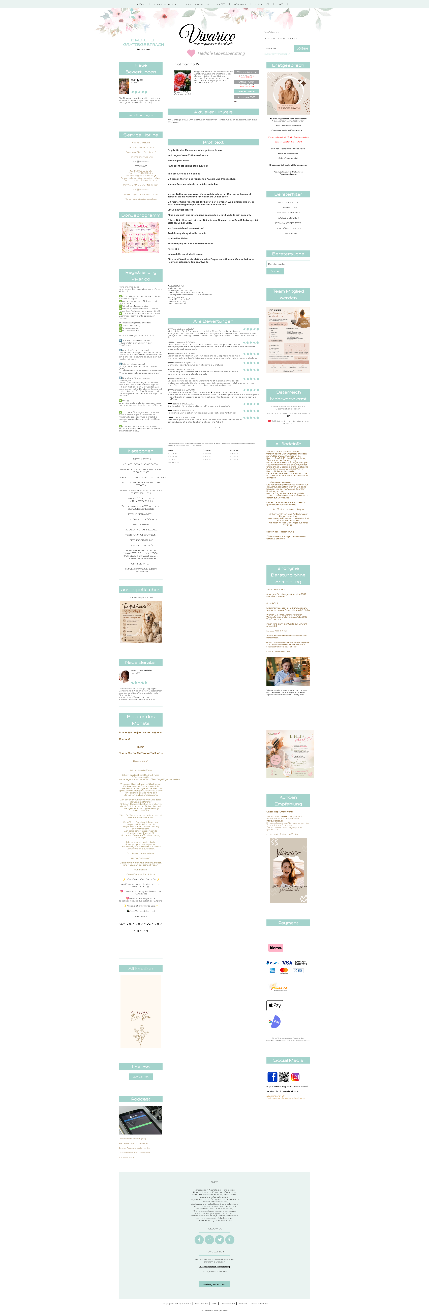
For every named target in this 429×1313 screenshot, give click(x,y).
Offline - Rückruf (246, 72)
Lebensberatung (141, 540)
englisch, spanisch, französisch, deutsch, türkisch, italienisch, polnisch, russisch (141, 554)
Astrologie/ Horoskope (140, 464)
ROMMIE (137, 80)
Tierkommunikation (140, 534)
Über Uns (262, 4)
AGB (214, 1303)
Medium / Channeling (141, 529)
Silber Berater (288, 212)
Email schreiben (246, 91)
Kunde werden (165, 4)
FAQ (280, 4)
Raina (135, 670)
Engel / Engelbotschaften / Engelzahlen (140, 491)
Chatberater (140, 563)
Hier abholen (143, 49)
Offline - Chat (246, 81)
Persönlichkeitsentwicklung (142, 477)
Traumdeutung (141, 545)
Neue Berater (288, 202)
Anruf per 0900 (246, 97)
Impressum (201, 1303)
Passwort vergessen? (277, 54)
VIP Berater (288, 233)
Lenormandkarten (177, 303)
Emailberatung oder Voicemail (141, 570)
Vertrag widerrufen (214, 1284)
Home (141, 4)
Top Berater (288, 207)
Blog (221, 4)
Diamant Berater (288, 223)
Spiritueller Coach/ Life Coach (141, 483)
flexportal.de (222, 1310)
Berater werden (197, 4)
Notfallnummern (259, 1303)
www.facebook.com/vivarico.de (282, 1091)
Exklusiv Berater (288, 228)
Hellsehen (141, 524)
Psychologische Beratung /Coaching (140, 470)
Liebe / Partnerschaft (141, 519)
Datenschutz (228, 1303)
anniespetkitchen (143, 597)
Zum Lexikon (140, 1076)
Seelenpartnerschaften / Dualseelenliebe (140, 507)
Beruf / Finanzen (141, 514)
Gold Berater (288, 217)
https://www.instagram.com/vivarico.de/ (287, 1086)
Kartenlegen (141, 459)
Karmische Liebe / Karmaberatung (141, 499)
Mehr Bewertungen (140, 115)
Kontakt (240, 4)
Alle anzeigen (173, 462)
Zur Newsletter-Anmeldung (214, 1266)
